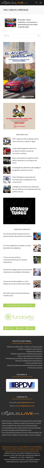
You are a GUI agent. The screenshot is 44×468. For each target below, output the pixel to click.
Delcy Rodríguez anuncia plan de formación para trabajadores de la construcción (24, 179)
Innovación (12, 449)
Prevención (19, 451)
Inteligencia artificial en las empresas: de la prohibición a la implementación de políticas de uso (26, 189)
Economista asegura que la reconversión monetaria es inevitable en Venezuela (17, 271)
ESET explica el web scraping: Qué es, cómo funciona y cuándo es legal (25, 140)
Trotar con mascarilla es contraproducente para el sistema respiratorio (15, 259)
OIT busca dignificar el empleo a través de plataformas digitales (17, 247)
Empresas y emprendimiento (20, 447)
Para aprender (10, 451)
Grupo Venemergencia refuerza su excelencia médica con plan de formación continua (24, 150)
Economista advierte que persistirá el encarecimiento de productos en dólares (17, 235)
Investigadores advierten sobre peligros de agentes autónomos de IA (26, 169)
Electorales (35, 451)
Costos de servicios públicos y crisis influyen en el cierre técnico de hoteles (16, 282)
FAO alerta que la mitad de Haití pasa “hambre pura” (16, 294)
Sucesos (27, 451)
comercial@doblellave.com (24, 406)
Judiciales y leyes (23, 449)
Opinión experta (35, 449)
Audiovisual (6, 447)
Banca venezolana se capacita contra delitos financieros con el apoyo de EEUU (25, 160)
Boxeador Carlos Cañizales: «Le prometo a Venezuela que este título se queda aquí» (28, 23)
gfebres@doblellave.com (26, 402)
